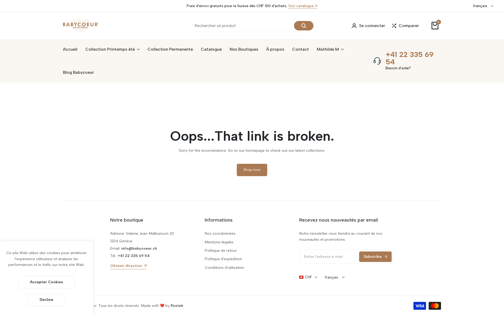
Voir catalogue (301, 6)
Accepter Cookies (46, 282)
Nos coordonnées (220, 233)
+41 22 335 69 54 (410, 58)
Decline (46, 299)
